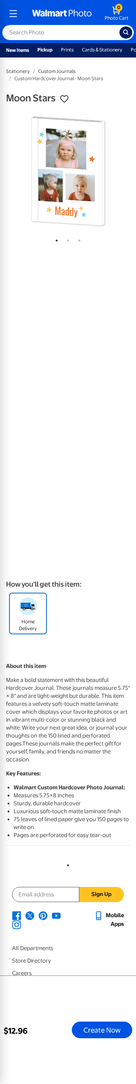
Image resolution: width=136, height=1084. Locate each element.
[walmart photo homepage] (62, 14)
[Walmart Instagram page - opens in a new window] (16, 924)
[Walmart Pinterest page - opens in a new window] (43, 915)
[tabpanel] (68, 171)
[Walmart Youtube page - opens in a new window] (56, 915)
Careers (22, 973)
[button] (64, 99)
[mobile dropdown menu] (13, 14)
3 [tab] (78, 239)
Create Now (102, 1030)
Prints (67, 50)
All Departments (32, 948)
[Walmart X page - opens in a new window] (29, 915)
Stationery (18, 71)
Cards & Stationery (102, 50)
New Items (17, 50)
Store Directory (31, 960)
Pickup (45, 50)
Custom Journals (57, 71)
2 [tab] (66, 239)
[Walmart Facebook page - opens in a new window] (16, 915)
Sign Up (101, 894)
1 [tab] (55, 239)
